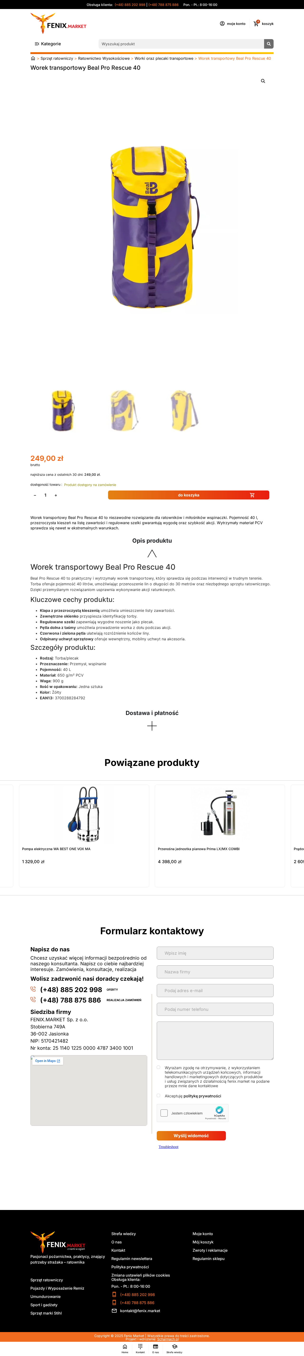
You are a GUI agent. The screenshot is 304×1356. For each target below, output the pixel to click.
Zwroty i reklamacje (210, 1250)
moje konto (236, 24)
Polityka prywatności (130, 1266)
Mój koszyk (203, 1242)
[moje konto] (222, 23)
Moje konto (203, 1233)
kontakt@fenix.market (140, 1310)
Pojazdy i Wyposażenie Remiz (57, 1288)
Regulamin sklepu (209, 1258)
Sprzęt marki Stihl (46, 1313)
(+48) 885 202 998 (129, 5)
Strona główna (33, 58)
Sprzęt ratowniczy (57, 58)
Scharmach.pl (168, 1339)
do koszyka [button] (31, 882)
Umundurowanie (45, 1296)
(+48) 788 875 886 (163, 5)
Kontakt (118, 1250)
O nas (116, 1242)
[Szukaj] (269, 44)
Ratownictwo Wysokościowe (104, 58)
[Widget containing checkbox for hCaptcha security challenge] (192, 1113)
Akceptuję (193, 1096)
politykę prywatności (202, 1096)
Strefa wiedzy (123, 1233)
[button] (263, 81)
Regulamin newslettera (131, 1258)
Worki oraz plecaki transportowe (164, 58)
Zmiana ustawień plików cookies (140, 1275)
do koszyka (188, 495)
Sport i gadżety (43, 1304)
